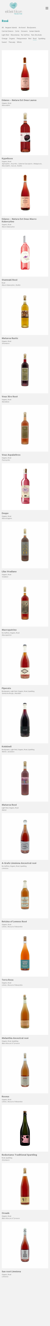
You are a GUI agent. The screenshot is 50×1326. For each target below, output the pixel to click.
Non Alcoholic (36, 35)
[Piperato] (25, 661)
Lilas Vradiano (9, 572)
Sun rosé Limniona (11, 1272)
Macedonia (15, 35)
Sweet (4, 42)
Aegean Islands (11, 28)
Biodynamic (31, 28)
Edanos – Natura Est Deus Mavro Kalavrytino (19, 220)
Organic (12, 39)
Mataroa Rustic (10, 338)
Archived (22, 28)
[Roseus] (25, 1070)
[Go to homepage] (13, 8)
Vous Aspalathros (11, 455)
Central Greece (7, 31)
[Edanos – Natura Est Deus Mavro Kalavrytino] (25, 192)
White (19, 42)
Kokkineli (7, 747)
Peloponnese (22, 39)
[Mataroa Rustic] (25, 311)
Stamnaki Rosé (9, 280)
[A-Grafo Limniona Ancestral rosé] (25, 836)
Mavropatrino (9, 630)
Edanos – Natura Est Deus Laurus (19, 100)
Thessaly (11, 42)
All (3, 28)
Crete (17, 31)
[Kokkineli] (25, 720)
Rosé (35, 39)
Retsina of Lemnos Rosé (14, 922)
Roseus (5, 1097)
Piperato (6, 688)
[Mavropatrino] (25, 603)
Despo (5, 513)
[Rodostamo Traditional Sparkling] (25, 1128)
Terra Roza (7, 980)
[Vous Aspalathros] (25, 428)
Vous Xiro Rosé (10, 397)
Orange (4, 39)
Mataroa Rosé (9, 805)
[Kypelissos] (25, 132)
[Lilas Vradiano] (25, 545)
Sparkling (41, 39)
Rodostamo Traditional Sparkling (19, 1155)
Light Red (5, 35)
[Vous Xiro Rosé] (25, 370)
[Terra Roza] (25, 953)
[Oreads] (25, 1186)
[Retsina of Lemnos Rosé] (25, 895)
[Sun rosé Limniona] (25, 1245)
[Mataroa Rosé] (25, 778)
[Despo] (25, 486)
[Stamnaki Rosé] (25, 253)
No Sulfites (25, 35)
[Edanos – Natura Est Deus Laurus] (25, 73)
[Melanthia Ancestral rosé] (25, 1011)
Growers (24, 31)
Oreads (5, 1213)
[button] (47, 8)
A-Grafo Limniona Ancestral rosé (19, 863)
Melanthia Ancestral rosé (15, 1038)
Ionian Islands (34, 31)
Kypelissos (7, 159)
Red (29, 39)
